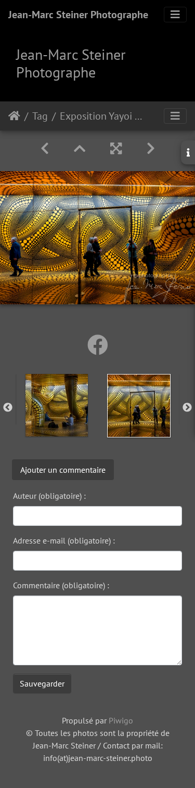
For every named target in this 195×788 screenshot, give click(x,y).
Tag (40, 116)
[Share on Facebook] (98, 344)
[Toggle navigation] (175, 14)
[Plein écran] (116, 148)
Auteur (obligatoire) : (49, 495)
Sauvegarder (42, 683)
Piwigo (121, 720)
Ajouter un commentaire (63, 469)
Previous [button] (8, 408)
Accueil (14, 116)
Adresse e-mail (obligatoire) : (64, 540)
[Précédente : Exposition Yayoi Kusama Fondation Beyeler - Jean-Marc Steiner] (44, 148)
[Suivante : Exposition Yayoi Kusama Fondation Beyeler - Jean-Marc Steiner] (150, 148)
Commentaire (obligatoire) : (61, 585)
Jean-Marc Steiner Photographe (78, 14)
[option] (57, 405)
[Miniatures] (79, 148)
